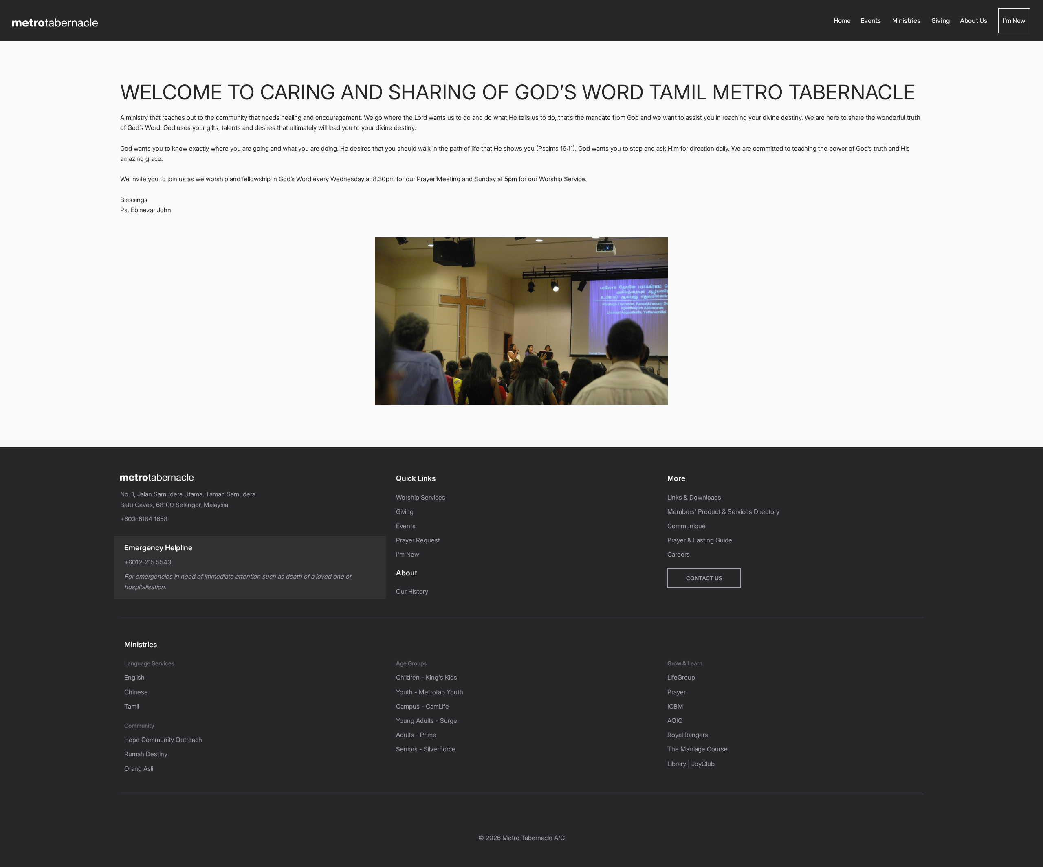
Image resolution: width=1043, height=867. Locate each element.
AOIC (674, 720)
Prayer (676, 692)
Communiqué (686, 526)
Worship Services (420, 497)
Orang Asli (138, 769)
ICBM (675, 706)
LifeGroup (681, 677)
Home (842, 20)
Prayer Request (418, 540)
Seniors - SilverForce (425, 749)
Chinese (136, 692)
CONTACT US (704, 578)
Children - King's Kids (426, 677)
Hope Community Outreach (163, 740)
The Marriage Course (697, 749)
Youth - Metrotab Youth (429, 692)
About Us (974, 20)
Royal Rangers (687, 735)
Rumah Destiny (145, 754)
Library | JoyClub (691, 764)
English (134, 677)
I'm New (1014, 20)
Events (871, 20)
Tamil (131, 706)
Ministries (907, 20)
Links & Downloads (694, 497)
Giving (940, 20)
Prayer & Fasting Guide (699, 540)
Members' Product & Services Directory (723, 512)
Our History (412, 591)
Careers (678, 554)
